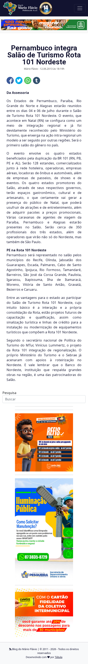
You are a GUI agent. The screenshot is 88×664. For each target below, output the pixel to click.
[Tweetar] (19, 80)
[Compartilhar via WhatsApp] (27, 80)
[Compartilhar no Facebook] (10, 80)
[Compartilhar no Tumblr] (36, 80)
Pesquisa (9, 393)
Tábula (58, 657)
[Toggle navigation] (80, 8)
